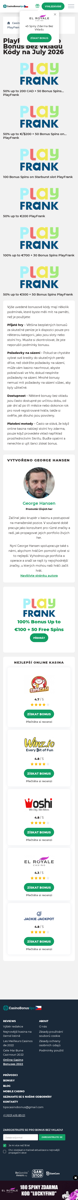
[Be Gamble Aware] (22, 1173)
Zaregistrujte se (52, 1137)
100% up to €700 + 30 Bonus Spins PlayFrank (38, 255)
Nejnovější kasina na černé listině (17, 1033)
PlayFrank (14, 27)
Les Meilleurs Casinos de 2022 (17, 1043)
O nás (43, 1026)
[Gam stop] (37, 1173)
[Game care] (53, 1173)
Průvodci (10, 1075)
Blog (6, 1085)
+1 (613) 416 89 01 (14, 1115)
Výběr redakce (13, 1026)
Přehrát (39, 637)
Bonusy (9, 1080)
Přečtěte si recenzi (39, 721)
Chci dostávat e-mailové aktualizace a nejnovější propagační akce (34, 1151)
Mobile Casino (14, 1091)
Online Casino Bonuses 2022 (13, 1062)
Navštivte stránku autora (39, 575)
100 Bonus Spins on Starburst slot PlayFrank (38, 177)
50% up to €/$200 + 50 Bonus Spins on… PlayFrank (35, 136)
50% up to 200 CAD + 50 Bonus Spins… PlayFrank (33, 93)
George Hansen (39, 503)
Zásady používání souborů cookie (51, 1033)
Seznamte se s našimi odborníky (27, 1096)
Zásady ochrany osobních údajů (50, 1043)
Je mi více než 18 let (19, 1145)
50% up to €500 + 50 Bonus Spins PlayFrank (38, 294)
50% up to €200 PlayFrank (24, 216)
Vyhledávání (53, 6)
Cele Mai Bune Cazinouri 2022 (13, 1052)
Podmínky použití (51, 1050)
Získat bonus (39, 38)
